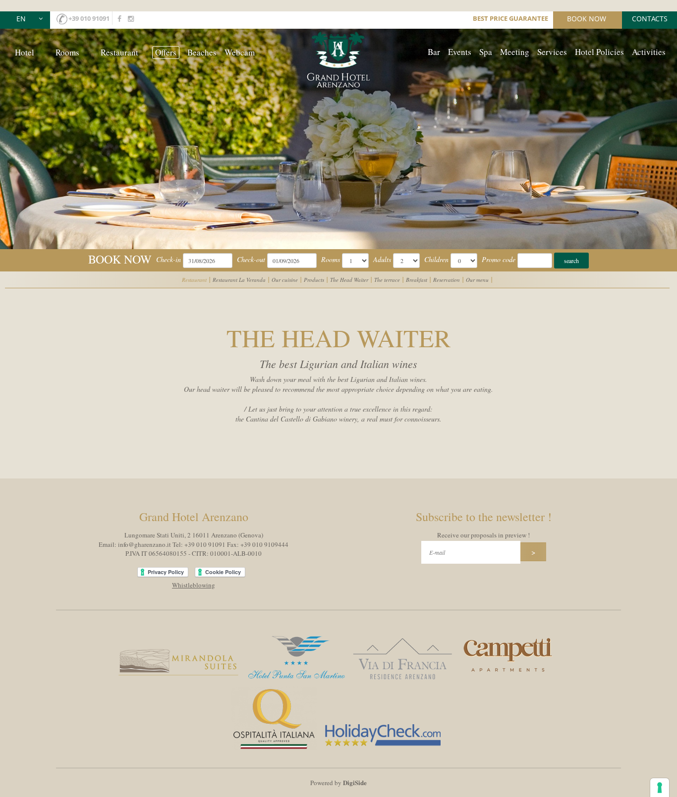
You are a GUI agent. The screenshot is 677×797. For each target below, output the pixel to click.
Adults (382, 259)
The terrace (387, 279)
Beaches (202, 52)
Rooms (67, 52)
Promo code (498, 259)
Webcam (240, 52)
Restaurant (119, 52)
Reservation (446, 279)
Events (459, 51)
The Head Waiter (349, 279)
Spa (485, 51)
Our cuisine (285, 279)
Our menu (477, 279)
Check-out (251, 259)
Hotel (24, 52)
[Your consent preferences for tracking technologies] (659, 787)
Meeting (514, 51)
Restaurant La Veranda (239, 279)
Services (552, 51)
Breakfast (416, 279)
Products (314, 279)
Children (436, 259)
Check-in (168, 259)
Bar (434, 51)
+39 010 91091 (89, 18)
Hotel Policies (599, 51)
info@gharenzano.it (144, 544)
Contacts (650, 18)
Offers (165, 52)
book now (586, 18)
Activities (649, 51)
